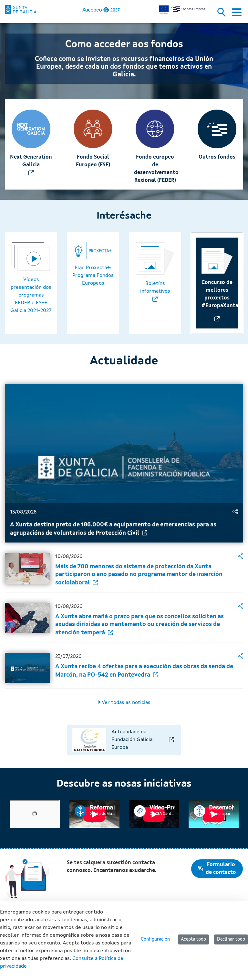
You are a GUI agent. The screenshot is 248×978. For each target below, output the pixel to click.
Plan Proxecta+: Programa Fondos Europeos (93, 275)
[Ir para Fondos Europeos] (20, 9)
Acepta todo (193, 939)
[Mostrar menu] (236, 14)
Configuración (155, 939)
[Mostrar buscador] (223, 14)
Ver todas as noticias (125, 702)
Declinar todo (231, 939)
